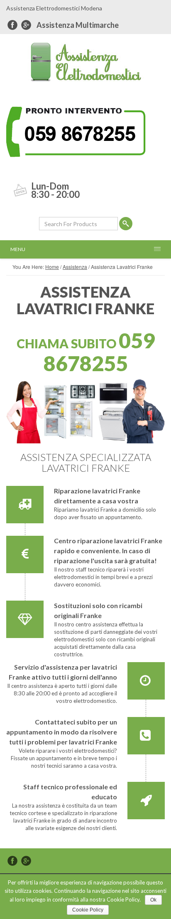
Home (52, 266)
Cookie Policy (87, 910)
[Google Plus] (26, 25)
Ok (153, 900)
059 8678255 (99, 352)
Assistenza (75, 266)
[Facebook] (12, 25)
